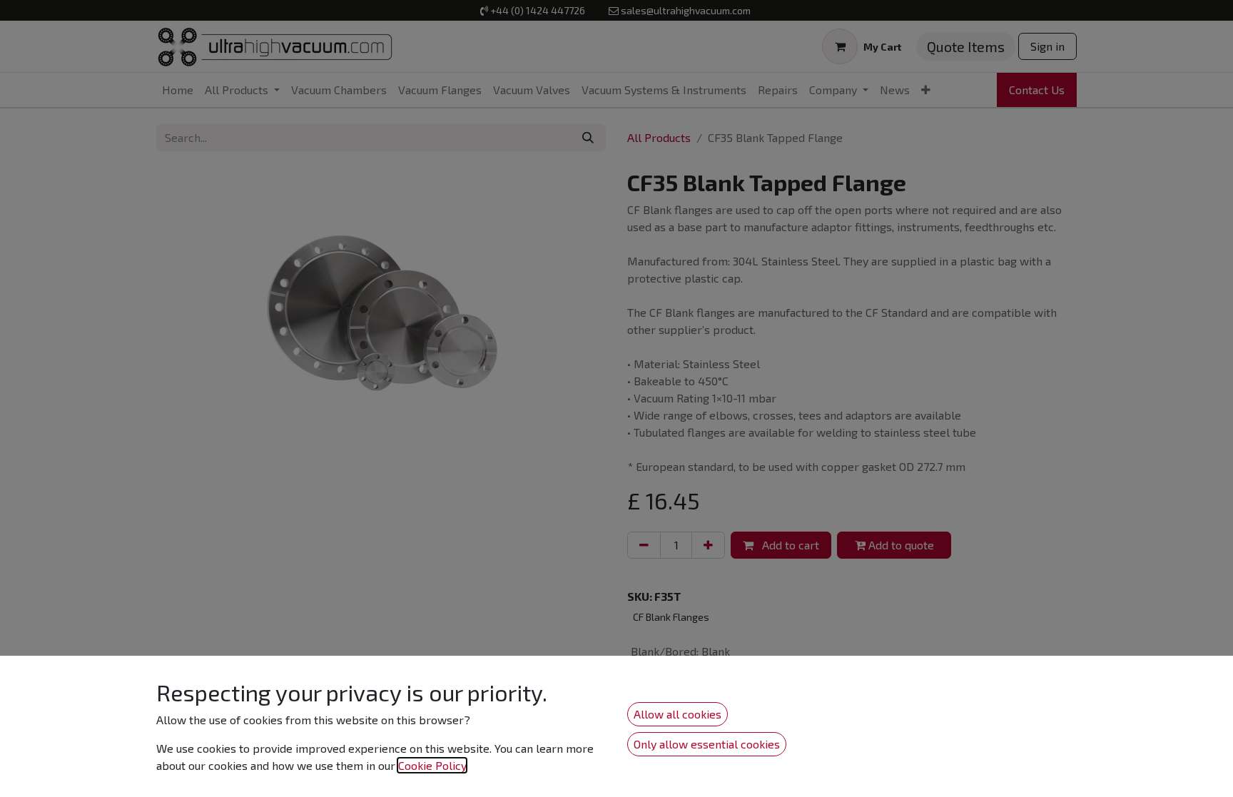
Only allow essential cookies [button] (707, 744)
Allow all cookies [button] (677, 714)
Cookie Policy (432, 765)
